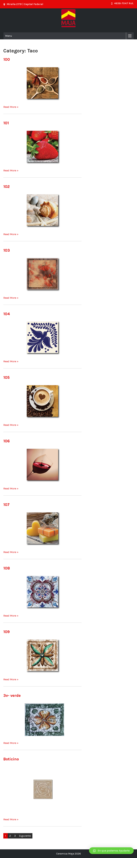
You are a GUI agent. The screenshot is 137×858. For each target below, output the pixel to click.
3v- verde (12, 695)
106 (6, 441)
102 (6, 186)
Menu (8, 35)
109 (6, 631)
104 (6, 314)
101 (6, 123)
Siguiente (25, 835)
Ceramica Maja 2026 (68, 853)
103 (6, 250)
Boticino (11, 759)
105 (6, 377)
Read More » (10, 106)
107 (6, 504)
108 (6, 568)
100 (6, 59)
